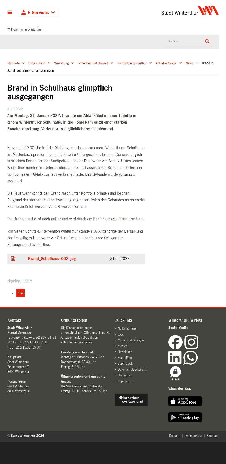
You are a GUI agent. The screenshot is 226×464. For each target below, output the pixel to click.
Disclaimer (125, 375)
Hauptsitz (14, 357)
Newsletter (125, 352)
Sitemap (212, 436)
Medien (123, 346)
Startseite (13, 63)
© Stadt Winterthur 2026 (25, 436)
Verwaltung (61, 63)
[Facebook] (176, 348)
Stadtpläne (125, 358)
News (189, 63)
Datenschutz (193, 436)
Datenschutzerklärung (132, 369)
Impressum (125, 381)
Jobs (121, 334)
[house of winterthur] (131, 405)
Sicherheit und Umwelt (92, 63)
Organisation (36, 63)
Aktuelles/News (166, 63)
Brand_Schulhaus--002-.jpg (52, 259)
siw (20, 293)
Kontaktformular (19, 332)
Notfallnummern (128, 328)
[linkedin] (175, 363)
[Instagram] (191, 348)
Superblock (125, 363)
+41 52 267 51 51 (42, 337)
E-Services (38, 12)
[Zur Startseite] (163, 10)
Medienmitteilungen (131, 340)
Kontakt (174, 436)
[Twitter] (198, 348)
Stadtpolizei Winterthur (132, 63)
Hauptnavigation (9, 13)
